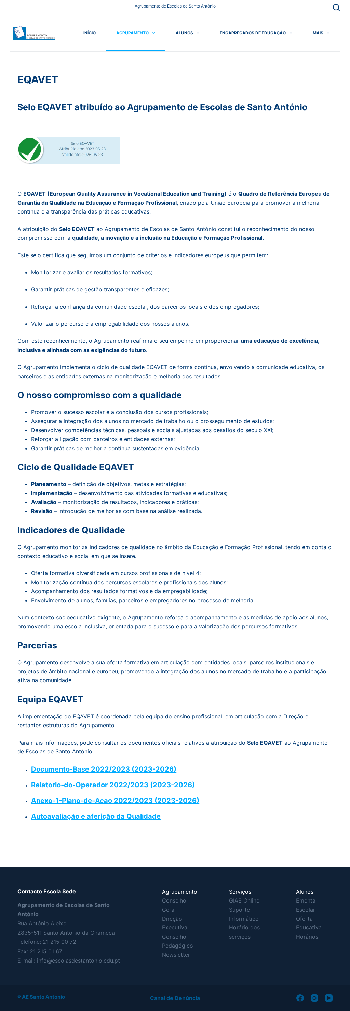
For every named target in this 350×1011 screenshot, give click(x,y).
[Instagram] (314, 998)
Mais (318, 32)
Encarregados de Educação (253, 32)
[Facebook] (300, 998)
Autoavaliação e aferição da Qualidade (96, 816)
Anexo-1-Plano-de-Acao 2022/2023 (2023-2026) (115, 800)
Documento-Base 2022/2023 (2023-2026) (103, 769)
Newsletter (176, 954)
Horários (307, 936)
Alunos (184, 32)
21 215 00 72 (59, 941)
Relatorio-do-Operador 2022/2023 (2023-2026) (113, 785)
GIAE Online (244, 900)
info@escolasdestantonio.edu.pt (78, 960)
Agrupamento (132, 32)
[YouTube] (329, 998)
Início (89, 32)
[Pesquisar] (336, 7)
